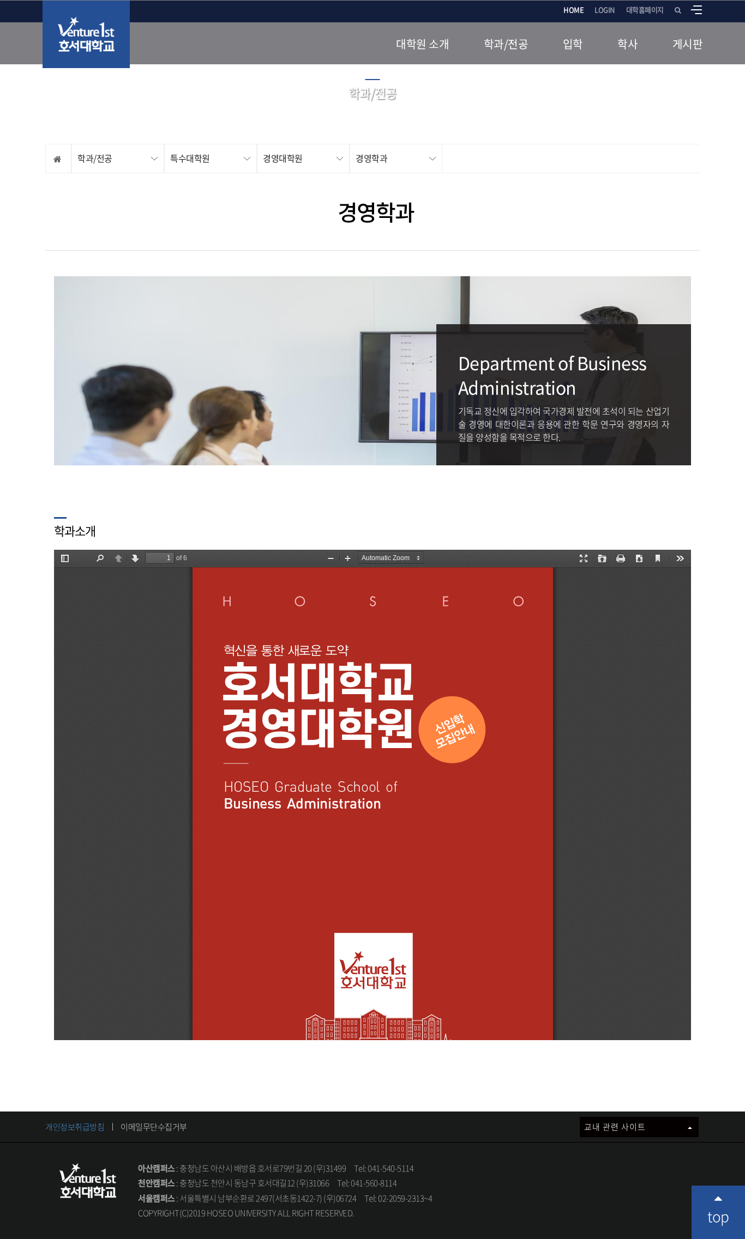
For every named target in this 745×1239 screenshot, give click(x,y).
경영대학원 (283, 158)
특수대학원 (190, 158)
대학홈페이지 (645, 9)
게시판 (687, 44)
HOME (573, 9)
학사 (627, 44)
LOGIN (604, 9)
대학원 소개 (422, 44)
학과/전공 (506, 44)
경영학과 (371, 158)
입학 (573, 44)
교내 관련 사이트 (616, 1127)
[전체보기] (696, 9)
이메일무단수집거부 (154, 1127)
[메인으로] (86, 34)
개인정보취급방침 (74, 1127)
